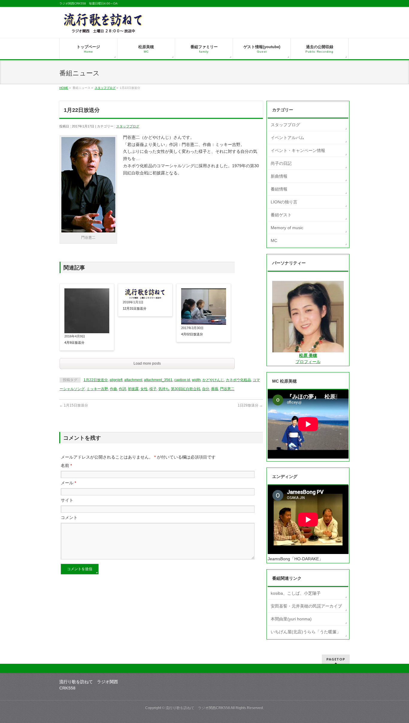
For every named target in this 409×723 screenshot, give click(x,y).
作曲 (113, 389)
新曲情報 (279, 176)
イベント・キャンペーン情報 (298, 150)
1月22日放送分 (96, 380)
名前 (66, 465)
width (196, 380)
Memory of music (287, 227)
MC (274, 240)
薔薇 (214, 389)
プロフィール (308, 361)
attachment (133, 380)
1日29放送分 (250, 405)
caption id (182, 380)
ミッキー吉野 (97, 389)
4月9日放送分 (74, 342)
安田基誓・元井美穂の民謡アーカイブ (306, 606)
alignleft (116, 380)
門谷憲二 (227, 389)
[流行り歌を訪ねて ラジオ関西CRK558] (103, 27)
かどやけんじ (213, 380)
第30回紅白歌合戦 (185, 389)
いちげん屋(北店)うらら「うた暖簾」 (306, 631)
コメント (69, 517)
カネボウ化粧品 (238, 380)
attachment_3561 (158, 380)
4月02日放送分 (192, 334)
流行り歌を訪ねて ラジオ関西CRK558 (198, 708)
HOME (63, 87)
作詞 (122, 389)
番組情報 (279, 189)
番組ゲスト (281, 214)
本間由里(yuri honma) (291, 619)
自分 (205, 389)
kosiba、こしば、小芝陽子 (296, 593)
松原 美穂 (308, 355)
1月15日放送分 (73, 405)
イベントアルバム (287, 137)
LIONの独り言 (284, 202)
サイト (67, 500)
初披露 (133, 389)
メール (68, 482)
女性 (144, 389)
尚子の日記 (281, 163)
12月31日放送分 (134, 308)
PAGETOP (335, 659)
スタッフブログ (105, 87)
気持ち (163, 389)
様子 (153, 389)
